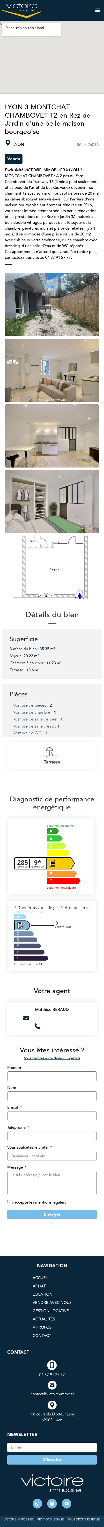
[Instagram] (37, 1504)
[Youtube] (67, 1504)
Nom (11, 1088)
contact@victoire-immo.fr (52, 1394)
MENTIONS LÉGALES (51, 1519)
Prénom (14, 1068)
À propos (42, 1327)
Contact (42, 1336)
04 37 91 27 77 (52, 1375)
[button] (98, 10)
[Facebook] (52, 1504)
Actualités (44, 1319)
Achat (39, 1286)
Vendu (13, 159)
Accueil (41, 1278)
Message (15, 1167)
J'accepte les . (38, 1202)
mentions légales (50, 1202)
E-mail (13, 1108)
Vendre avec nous (52, 1303)
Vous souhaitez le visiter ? (29, 1147)
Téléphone (17, 1128)
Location (42, 1294)
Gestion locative (51, 1311)
